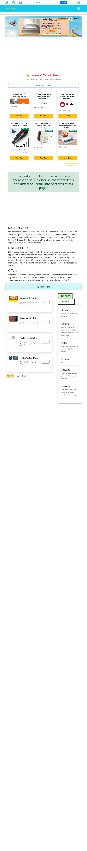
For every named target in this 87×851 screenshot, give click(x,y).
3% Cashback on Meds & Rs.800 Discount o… (43, 96)
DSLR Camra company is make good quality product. (69, 348)
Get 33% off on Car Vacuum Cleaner (19, 124)
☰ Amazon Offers (43, 85)
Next (17, 375)
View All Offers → (71, 165)
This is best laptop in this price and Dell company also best (69, 375)
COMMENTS (66, 302)
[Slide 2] (43, 34)
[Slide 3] (47, 34)
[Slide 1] (39, 34)
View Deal (19, 116)
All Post (10, 375)
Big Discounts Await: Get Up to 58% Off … (67, 96)
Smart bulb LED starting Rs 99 (19, 95)
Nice (62, 362)
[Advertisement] (43, 53)
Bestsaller (11, 8)
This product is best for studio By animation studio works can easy (68, 392)
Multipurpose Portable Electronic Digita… (67, 125)
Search (63, 3)
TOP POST (65, 296)
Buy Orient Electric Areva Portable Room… (43, 125)
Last (24, 375)
